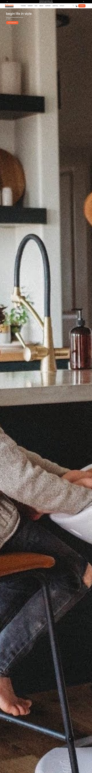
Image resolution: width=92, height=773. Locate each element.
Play (36, 6)
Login (82, 6)
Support (48, 6)
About (41, 6)
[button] (8, 1)
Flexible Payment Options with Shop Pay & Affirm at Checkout (46, 1)
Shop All (55, 6)
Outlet (62, 6)
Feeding (23, 6)
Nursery (30, 6)
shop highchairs (12, 22)
